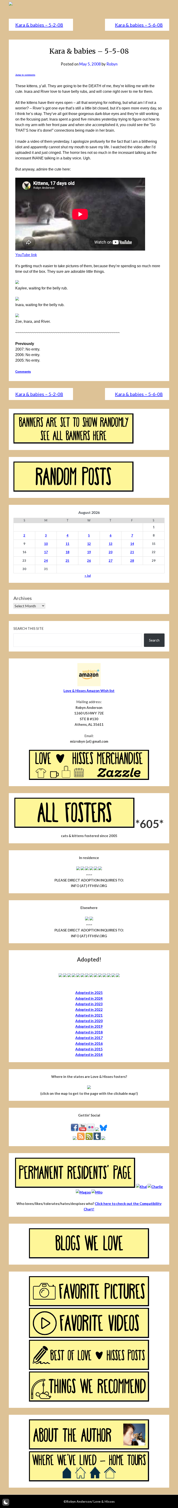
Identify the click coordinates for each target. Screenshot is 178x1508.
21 (132, 552)
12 (89, 544)
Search (154, 640)
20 (110, 552)
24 (46, 560)
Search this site (28, 628)
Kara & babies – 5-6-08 (139, 25)
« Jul (88, 575)
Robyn (112, 64)
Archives (22, 598)
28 (132, 560)
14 (132, 544)
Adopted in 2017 (89, 1038)
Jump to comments (25, 75)
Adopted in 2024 (89, 998)
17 (46, 552)
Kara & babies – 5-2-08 (39, 25)
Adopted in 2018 (89, 1032)
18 (67, 552)
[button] (5, 1502)
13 (110, 544)
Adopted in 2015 (89, 1049)
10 (46, 544)
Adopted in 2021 (89, 1015)
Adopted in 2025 (89, 992)
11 (67, 544)
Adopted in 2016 (89, 1043)
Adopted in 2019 (89, 1026)
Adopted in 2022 (89, 1009)
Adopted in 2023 (89, 1004)
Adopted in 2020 (89, 1021)
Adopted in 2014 (89, 1054)
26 (89, 560)
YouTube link (26, 255)
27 (110, 560)
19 (89, 552)
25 (67, 560)
